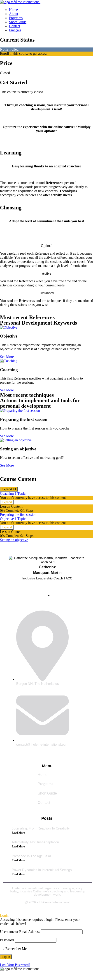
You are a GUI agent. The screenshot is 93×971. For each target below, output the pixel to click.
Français (15, 30)
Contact (14, 26)
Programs (16, 18)
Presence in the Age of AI (31, 856)
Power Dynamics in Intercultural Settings (42, 870)
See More (7, 357)
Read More (18, 832)
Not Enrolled (9, 49)
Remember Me (16, 949)
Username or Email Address (20, 932)
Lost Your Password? (15, 965)
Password (7, 940)
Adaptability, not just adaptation (35, 842)
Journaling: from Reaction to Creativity (41, 828)
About (13, 14)
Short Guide (17, 22)
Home (13, 10)
